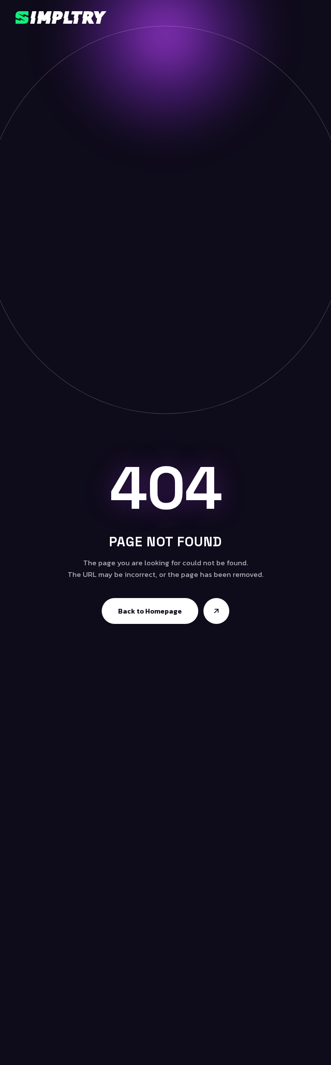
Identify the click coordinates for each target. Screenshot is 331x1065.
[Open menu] (311, 17)
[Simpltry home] (61, 17)
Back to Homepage (150, 611)
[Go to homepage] (216, 611)
